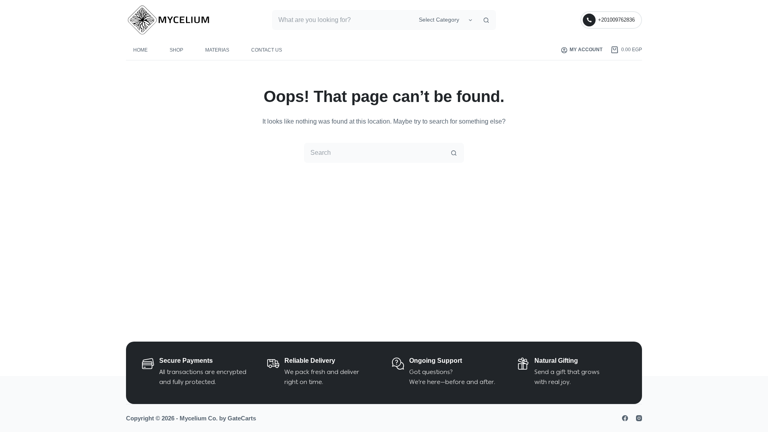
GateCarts (242, 418)
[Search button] (486, 20)
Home (140, 50)
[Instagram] (639, 418)
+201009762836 (616, 20)
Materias (217, 50)
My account (586, 49)
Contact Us (266, 50)
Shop (176, 50)
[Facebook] (625, 418)
